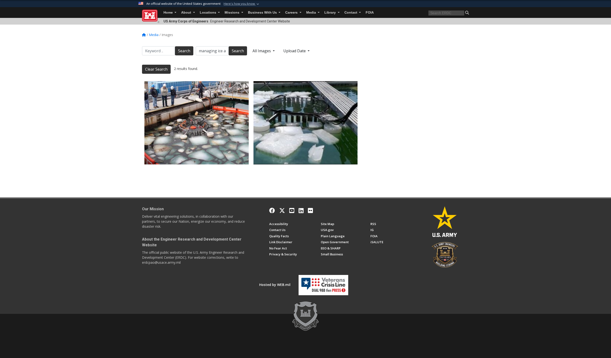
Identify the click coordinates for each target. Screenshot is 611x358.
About (186, 12)
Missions (232, 12)
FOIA (370, 12)
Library (330, 12)
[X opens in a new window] (282, 210)
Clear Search (156, 69)
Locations (208, 12)
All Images (262, 50)
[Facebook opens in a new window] (272, 210)
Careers (292, 12)
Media (311, 12)
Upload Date (295, 50)
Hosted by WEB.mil (274, 284)
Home (168, 12)
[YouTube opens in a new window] (291, 210)
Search (184, 50)
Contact (351, 12)
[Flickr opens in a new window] (310, 210)
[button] (242, 3)
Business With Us (263, 12)
